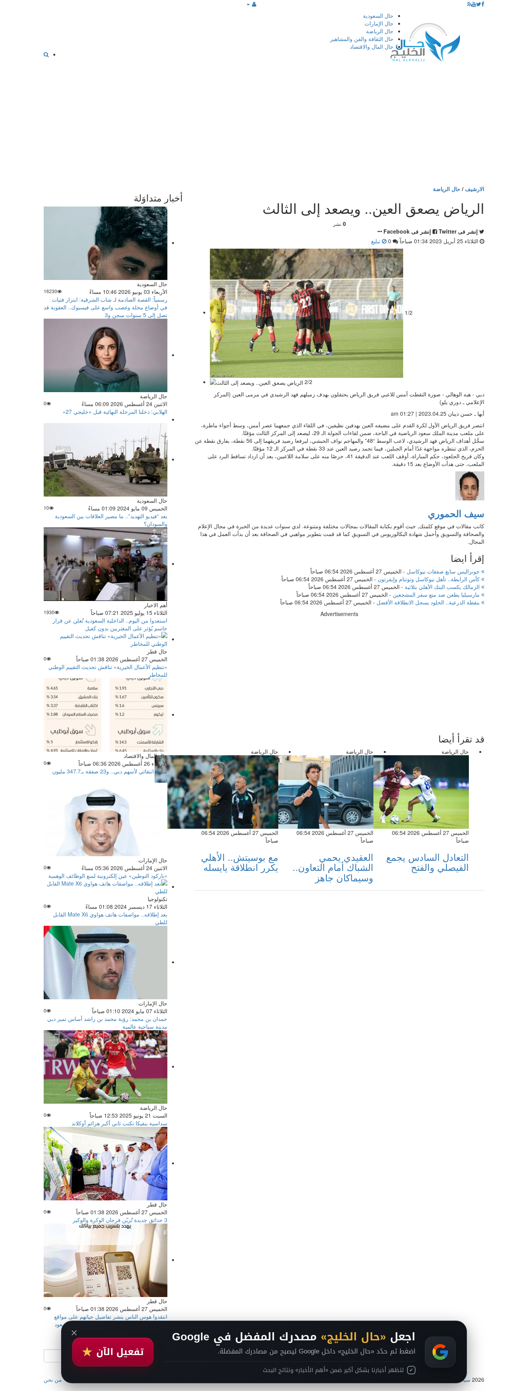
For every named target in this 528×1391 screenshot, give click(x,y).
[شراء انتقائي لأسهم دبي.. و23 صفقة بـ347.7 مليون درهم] (105, 714)
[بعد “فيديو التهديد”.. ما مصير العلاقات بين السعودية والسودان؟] (105, 459)
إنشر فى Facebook (407, 231)
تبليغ (376, 241)
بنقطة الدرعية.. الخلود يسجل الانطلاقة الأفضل (428, 602)
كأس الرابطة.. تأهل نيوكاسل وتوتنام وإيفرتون (429, 579)
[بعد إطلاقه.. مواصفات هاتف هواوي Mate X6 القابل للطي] (105, 886)
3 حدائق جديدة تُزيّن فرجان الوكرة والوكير (120, 1220)
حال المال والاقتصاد (371, 46)
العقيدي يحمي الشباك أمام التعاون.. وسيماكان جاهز (333, 867)
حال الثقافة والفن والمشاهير (361, 39)
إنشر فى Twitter (458, 231)
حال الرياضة (379, 31)
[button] (251, 4)
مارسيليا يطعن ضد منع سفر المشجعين (437, 594)
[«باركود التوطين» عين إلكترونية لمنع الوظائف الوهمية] (105, 819)
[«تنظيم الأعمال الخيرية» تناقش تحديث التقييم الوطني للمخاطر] (105, 639)
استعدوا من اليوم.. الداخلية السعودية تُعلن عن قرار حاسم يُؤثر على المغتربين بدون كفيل (110, 624)
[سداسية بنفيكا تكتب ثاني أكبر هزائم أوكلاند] (105, 1066)
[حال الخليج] (425, 40)
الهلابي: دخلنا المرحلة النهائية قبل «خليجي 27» (115, 411)
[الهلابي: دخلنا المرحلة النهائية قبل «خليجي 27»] (105, 354)
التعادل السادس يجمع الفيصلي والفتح (427, 862)
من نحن (53, 1379)
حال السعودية (378, 15)
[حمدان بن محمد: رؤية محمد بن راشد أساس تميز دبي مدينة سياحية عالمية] (105, 962)
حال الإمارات (378, 23)
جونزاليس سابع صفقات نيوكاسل (444, 571)
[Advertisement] (264, 127)
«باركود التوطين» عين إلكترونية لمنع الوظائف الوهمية (107, 875)
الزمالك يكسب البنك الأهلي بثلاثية (443, 587)
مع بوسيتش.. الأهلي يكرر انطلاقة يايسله (239, 862)
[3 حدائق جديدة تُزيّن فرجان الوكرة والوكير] (105, 1163)
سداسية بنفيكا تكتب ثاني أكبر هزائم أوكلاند (119, 1123)
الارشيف (474, 189)
